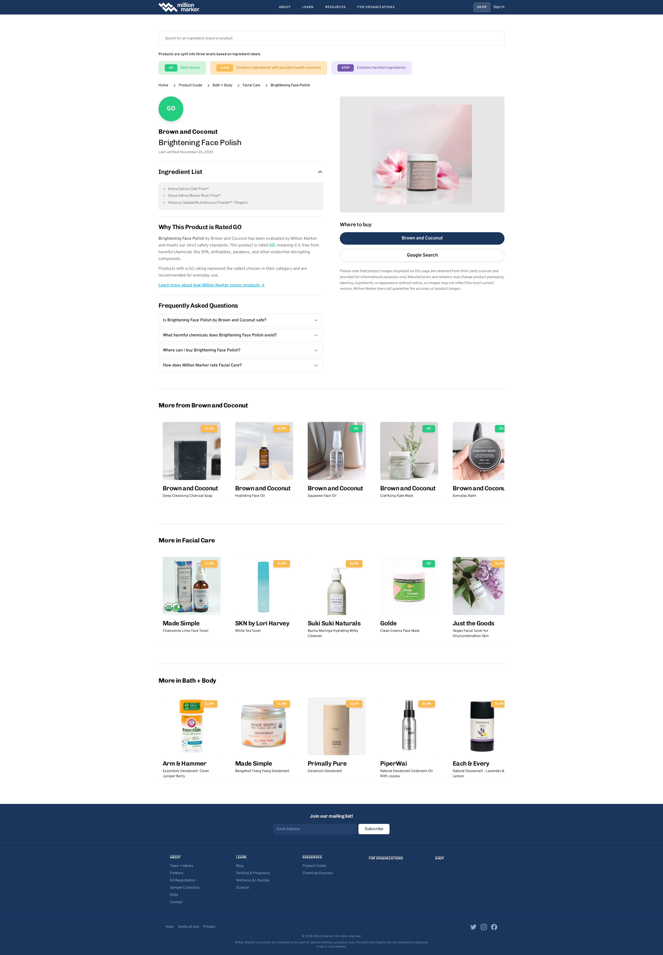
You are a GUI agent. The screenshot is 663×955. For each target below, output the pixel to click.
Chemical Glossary (317, 873)
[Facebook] (494, 927)
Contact (176, 902)
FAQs (174, 895)
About (285, 7)
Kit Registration (182, 880)
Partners (177, 873)
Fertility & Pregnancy (253, 873)
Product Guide (190, 85)
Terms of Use (188, 927)
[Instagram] (484, 927)
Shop (482, 7)
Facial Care (251, 85)
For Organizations (375, 7)
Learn (308, 7)
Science (242, 888)
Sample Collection (185, 888)
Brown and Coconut (422, 238)
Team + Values (181, 866)
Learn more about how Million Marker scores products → (211, 285)
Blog (240, 866)
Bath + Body (222, 85)
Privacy (209, 927)
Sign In (499, 7)
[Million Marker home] (179, 7)
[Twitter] (473, 927)
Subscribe (374, 829)
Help (170, 927)
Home (163, 85)
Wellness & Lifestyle (253, 880)
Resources (335, 7)
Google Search (422, 255)
